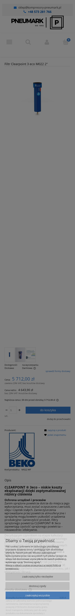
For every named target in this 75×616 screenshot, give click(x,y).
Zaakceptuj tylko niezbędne (37, 576)
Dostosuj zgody (37, 585)
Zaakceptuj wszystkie (37, 595)
